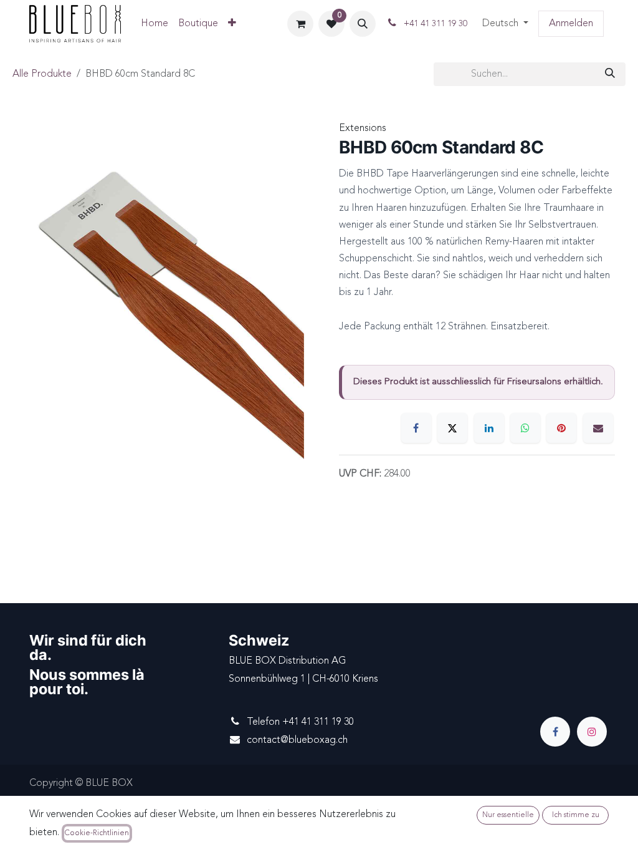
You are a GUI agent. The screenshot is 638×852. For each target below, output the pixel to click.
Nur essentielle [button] (508, 815)
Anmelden (571, 24)
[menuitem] (154, 24)
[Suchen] (610, 74)
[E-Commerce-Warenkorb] (300, 24)
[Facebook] (416, 428)
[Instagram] (592, 732)
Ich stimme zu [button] (575, 815)
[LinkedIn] (489, 428)
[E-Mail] (598, 428)
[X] (452, 428)
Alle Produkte (42, 74)
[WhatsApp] (525, 428)
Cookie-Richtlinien (97, 833)
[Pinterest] (561, 428)
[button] (363, 24)
